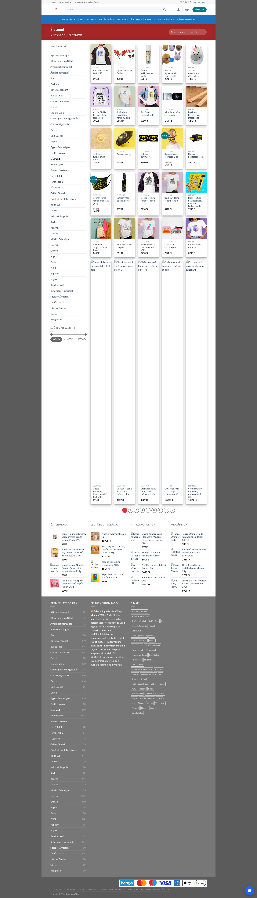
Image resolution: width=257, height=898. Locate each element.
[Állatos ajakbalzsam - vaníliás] (148, 54)
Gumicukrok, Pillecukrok (63, 198)
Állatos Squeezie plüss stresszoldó (171, 73)
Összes (54, 244)
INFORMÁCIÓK (165, 19)
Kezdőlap (57, 35)
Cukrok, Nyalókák (59, 124)
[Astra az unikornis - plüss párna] (196, 54)
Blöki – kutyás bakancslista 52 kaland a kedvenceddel (195, 202)
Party (53, 262)
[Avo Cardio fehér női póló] (148, 96)
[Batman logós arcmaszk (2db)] (172, 138)
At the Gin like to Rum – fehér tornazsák (100, 115)
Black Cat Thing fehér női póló (171, 199)
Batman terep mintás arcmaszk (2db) (101, 201)
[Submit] (164, 9)
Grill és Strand (57, 193)
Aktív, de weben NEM (61, 61)
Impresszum (92, 889)
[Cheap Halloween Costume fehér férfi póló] (101, 371)
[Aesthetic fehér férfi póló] (101, 54)
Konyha (54, 227)
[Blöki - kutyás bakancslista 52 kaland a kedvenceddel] (196, 182)
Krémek (54, 233)
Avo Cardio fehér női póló (147, 113)
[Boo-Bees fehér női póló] (124, 228)
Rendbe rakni (57, 285)
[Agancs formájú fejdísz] (124, 54)
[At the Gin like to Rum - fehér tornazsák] (101, 96)
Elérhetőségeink (186, 19)
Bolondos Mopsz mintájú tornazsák (100, 247)
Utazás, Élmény (58, 308)
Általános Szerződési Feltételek (67, 889)
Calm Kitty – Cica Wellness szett (171, 247)
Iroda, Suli (55, 204)
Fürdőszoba (56, 181)
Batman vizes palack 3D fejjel (124, 199)
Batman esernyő (124, 154)
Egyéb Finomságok (60, 147)
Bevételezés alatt (59, 89)
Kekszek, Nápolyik (60, 216)
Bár (52, 78)
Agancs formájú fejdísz (124, 72)
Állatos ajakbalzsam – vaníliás (147, 73)
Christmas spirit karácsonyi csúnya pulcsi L (124, 491)
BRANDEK (150, 19)
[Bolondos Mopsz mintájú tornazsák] (101, 228)
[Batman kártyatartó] (148, 138)
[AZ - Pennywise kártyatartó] (172, 96)
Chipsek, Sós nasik (59, 101)
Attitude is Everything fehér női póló (123, 115)
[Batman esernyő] (124, 138)
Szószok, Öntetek (59, 296)
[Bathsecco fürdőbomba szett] (101, 138)
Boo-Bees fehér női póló (124, 246)
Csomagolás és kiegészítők (64, 118)
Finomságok (69, 19)
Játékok (54, 210)
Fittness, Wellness (59, 170)
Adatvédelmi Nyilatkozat (113, 889)
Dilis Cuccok (87, 19)
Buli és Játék (105, 19)
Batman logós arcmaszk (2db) (171, 155)
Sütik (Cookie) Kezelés (139, 889)
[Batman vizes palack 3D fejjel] (124, 182)
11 (160, 510)
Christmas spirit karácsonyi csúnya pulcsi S (172, 491)
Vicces (53, 313)
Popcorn (54, 273)
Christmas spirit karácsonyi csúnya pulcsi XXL (195, 492)
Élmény (144, 708)
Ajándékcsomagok (60, 55)
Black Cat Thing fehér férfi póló (148, 199)
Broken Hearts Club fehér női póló (148, 247)
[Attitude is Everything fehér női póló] (124, 96)
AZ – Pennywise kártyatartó (172, 113)
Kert (52, 221)
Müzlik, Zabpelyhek (60, 239)
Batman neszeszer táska (196, 155)
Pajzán (53, 256)
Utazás (160, 698)
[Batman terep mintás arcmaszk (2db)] (101, 182)
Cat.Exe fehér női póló (194, 246)
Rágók (53, 279)
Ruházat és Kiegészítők (62, 290)
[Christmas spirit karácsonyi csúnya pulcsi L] (124, 371)
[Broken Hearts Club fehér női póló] (148, 228)
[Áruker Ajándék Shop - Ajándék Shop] (55, 9)
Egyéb (53, 141)
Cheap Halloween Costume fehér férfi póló (100, 492)
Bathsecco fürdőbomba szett (99, 157)
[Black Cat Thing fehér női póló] (172, 182)
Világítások (56, 319)
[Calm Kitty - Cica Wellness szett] (172, 228)
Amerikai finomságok (61, 66)
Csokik (54, 107)
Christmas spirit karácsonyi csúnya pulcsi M (148, 491)
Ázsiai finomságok (59, 72)
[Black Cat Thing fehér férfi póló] (148, 182)
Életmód (136, 19)
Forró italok (56, 175)
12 (166, 510)
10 (154, 510)
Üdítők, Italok (57, 302)
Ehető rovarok (57, 153)
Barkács (54, 84)
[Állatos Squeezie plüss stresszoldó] (172, 54)
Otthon (121, 19)
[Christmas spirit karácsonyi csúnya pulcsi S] (172, 371)
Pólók (53, 267)
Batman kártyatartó (146, 155)
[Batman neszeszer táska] (196, 138)
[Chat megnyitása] (249, 890)
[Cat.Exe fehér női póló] (196, 228)
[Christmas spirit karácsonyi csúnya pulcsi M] (148, 371)
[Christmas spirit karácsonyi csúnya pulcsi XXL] (196, 371)
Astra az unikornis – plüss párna (193, 73)
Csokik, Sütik (57, 112)
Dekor (53, 130)
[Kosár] (187, 9)
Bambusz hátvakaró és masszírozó (194, 115)
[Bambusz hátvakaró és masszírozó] (196, 96)
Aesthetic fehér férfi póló (100, 72)
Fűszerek (55, 187)
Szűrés (56, 339)
